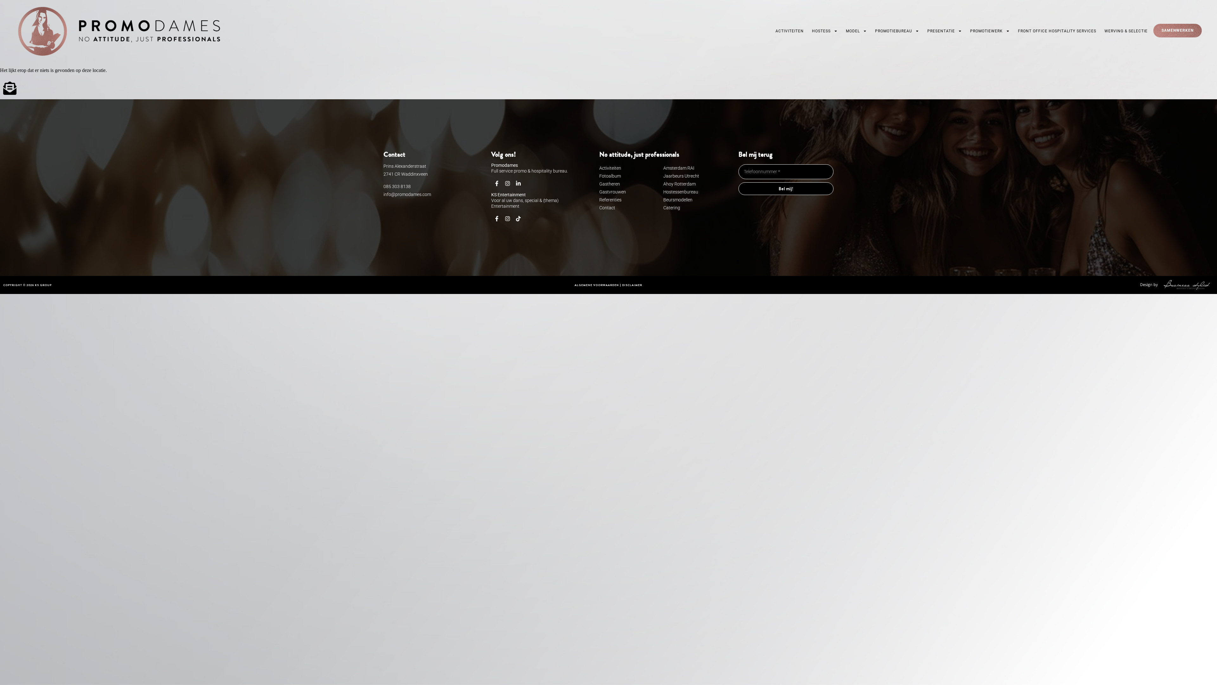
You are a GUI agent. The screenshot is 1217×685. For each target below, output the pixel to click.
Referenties (610, 199)
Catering (671, 207)
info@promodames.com (407, 194)
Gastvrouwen (612, 191)
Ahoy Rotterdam (679, 183)
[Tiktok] (518, 218)
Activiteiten (790, 31)
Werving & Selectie (1126, 31)
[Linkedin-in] (518, 183)
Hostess (821, 31)
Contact (607, 207)
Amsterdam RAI (678, 168)
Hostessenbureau (680, 191)
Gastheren (609, 183)
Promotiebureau (893, 31)
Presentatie (941, 31)
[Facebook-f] (496, 183)
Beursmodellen (677, 199)
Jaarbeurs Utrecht (681, 176)
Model (853, 31)
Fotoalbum (610, 176)
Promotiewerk (986, 31)
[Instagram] (507, 183)
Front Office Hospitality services (1057, 31)
